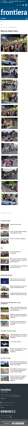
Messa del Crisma (6, 213)
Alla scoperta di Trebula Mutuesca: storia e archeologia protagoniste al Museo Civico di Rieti (18, 363)
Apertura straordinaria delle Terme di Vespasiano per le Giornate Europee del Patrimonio (18, 309)
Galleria (3, 21)
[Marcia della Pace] (14, 43)
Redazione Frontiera (13, 27)
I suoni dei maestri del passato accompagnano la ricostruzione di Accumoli (18, 323)
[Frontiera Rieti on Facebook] (20, 5)
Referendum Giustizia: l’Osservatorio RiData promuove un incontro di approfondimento (18, 260)
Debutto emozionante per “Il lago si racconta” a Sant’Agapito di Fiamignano (18, 350)
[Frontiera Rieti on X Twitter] (17, 5)
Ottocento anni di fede (15, 224)
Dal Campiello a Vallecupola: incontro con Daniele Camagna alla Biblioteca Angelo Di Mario (18, 370)
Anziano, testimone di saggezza (18, 238)
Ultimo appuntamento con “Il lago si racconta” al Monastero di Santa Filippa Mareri (18, 336)
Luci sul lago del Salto (15, 341)
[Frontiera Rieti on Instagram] (26, 5)
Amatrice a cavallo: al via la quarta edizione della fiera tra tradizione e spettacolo (18, 316)
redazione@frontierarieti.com (18, 1)
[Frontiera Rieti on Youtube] (23, 5)
